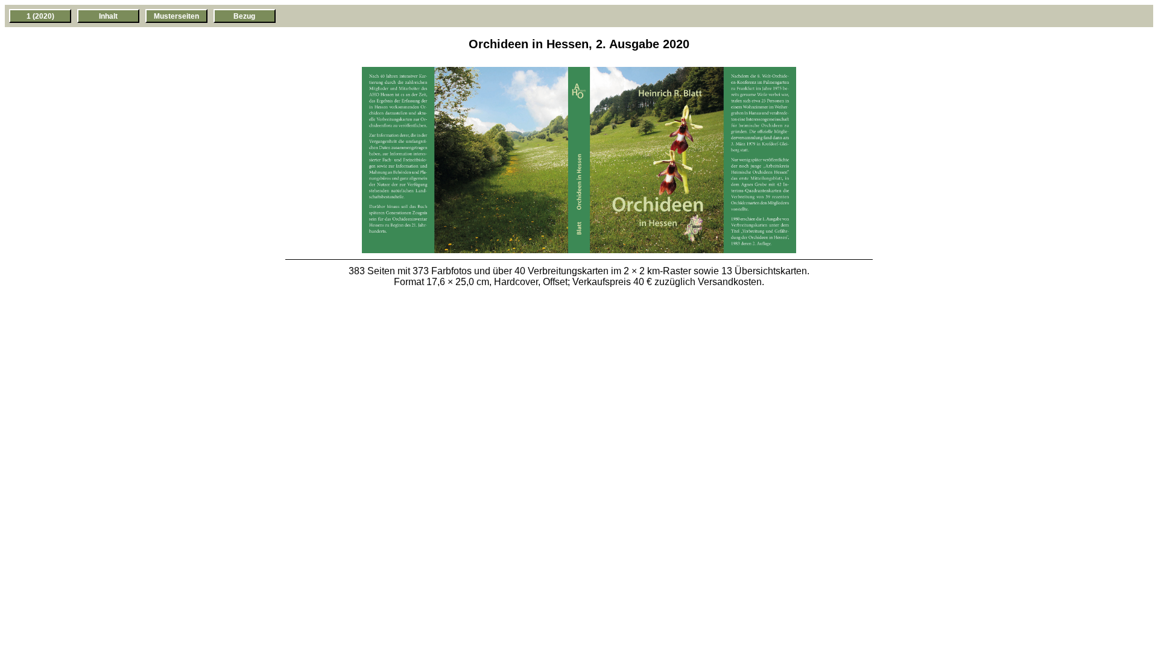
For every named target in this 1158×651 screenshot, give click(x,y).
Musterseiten (176, 16)
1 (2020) (40, 16)
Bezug (244, 16)
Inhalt (108, 16)
